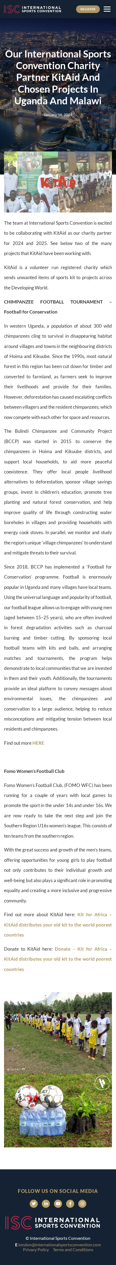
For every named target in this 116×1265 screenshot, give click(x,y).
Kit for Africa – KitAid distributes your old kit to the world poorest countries (58, 925)
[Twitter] (34, 1204)
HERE (38, 743)
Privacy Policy (36, 1249)
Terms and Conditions (73, 1249)
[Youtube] (58, 1204)
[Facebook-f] (70, 1204)
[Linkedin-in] (46, 1204)
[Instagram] (82, 1204)
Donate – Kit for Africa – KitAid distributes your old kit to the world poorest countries (58, 959)
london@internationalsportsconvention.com (59, 1244)
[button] (107, 9)
